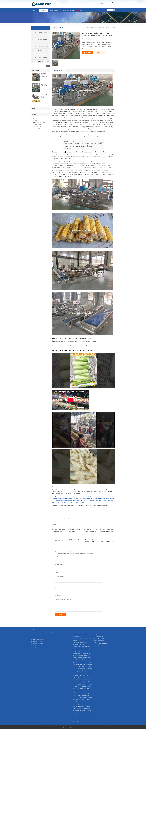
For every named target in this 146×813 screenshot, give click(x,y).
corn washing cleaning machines (75, 496)
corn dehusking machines (91, 496)
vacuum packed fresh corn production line (83, 500)
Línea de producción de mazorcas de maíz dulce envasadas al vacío (69, 517)
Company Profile (68, 148)
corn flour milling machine (61, 502)
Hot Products (35, 70)
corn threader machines (104, 496)
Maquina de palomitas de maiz (41, 50)
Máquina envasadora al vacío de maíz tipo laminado (59, 541)
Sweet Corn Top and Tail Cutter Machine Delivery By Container (79, 145)
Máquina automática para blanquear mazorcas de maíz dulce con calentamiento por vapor (107, 542)
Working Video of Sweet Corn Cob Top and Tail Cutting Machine (79, 146)
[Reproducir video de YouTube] (83, 370)
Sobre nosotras (54, 10)
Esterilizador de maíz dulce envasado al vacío (75, 540)
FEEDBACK (100, 53)
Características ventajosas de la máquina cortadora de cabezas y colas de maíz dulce (83, 143)
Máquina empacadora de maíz (41, 61)
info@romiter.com (39, 133)
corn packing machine (66, 500)
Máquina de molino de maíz (41, 46)
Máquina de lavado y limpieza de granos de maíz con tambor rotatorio (70, 518)
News (33, 108)
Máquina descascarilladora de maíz (40, 32)
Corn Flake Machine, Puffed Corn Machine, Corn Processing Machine (53, 727)
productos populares (58, 27)
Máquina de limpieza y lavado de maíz (40, 36)
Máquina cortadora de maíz (103, 27)
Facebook (114, 727)
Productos (43, 10)
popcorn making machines (68, 498)
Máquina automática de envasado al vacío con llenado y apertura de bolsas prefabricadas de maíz (82, 634)
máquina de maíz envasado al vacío (40, 58)
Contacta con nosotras (68, 10)
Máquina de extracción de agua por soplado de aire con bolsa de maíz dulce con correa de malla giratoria (91, 540)
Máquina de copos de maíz (40, 54)
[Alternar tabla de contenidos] (100, 141)
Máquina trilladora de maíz (40, 39)
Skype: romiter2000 (108, 5)
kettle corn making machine (83, 498)
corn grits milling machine (77, 502)
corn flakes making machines (97, 498)
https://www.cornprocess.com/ (96, 5)
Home (34, 10)
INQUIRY (88, 53)
